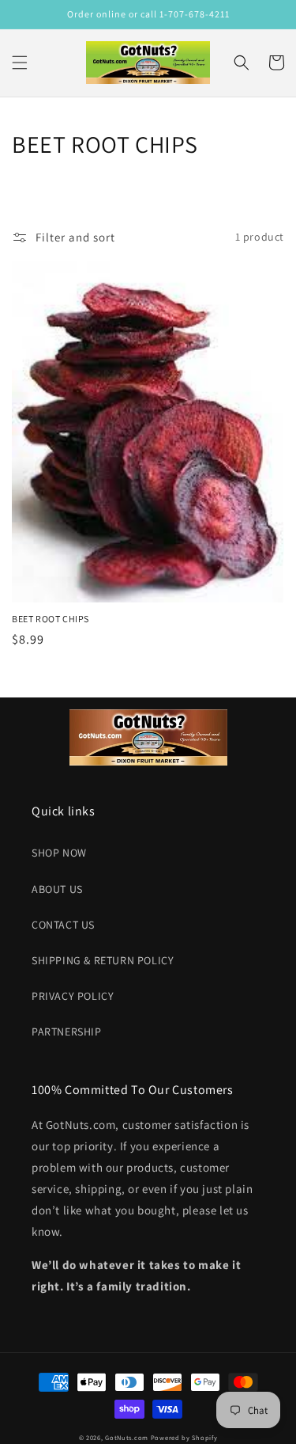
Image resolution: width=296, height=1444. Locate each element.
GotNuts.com (126, 1437)
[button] (19, 62)
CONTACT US (63, 925)
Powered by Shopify (184, 1437)
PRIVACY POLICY (73, 996)
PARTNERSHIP (67, 1031)
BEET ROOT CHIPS (50, 619)
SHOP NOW (59, 853)
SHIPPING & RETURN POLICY (103, 960)
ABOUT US (57, 889)
